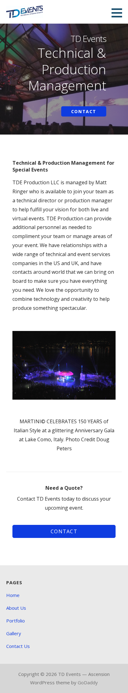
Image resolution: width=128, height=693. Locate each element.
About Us (16, 608)
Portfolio (15, 620)
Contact (83, 111)
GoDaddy (88, 682)
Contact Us (18, 646)
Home (13, 595)
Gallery (13, 633)
